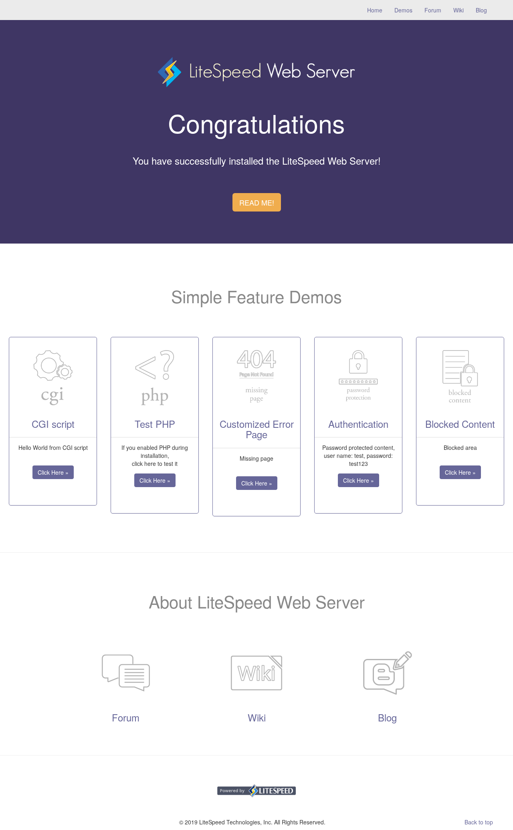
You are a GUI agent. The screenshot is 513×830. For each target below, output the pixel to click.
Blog (481, 10)
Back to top (479, 822)
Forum (432, 10)
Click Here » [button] (53, 472)
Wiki (458, 10)
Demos (403, 10)
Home (377, 10)
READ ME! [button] (256, 202)
